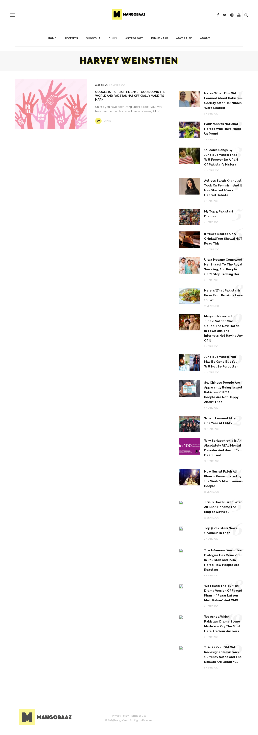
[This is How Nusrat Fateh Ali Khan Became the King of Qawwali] (181, 502)
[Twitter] (224, 15)
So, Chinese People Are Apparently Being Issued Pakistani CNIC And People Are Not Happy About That (223, 392)
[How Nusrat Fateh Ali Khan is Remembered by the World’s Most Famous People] (189, 477)
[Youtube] (238, 15)
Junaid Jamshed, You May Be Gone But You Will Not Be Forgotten (221, 361)
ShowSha (93, 38)
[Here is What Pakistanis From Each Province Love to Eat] (189, 296)
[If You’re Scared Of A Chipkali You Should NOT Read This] (189, 239)
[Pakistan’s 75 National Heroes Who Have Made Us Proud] (189, 129)
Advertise (184, 38)
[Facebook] (218, 15)
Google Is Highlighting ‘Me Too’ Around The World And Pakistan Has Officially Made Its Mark (130, 95)
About (205, 38)
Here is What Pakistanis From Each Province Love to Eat (223, 295)
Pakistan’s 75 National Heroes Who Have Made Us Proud (222, 128)
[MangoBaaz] (46, 717)
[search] (246, 15)
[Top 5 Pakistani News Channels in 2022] (181, 528)
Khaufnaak (159, 38)
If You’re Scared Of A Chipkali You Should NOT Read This (223, 238)
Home (52, 38)
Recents (71, 38)
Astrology (134, 38)
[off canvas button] (12, 15)
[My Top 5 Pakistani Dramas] (189, 217)
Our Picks (101, 85)
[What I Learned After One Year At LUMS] (189, 424)
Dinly (113, 38)
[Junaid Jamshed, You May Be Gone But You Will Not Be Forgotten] (189, 362)
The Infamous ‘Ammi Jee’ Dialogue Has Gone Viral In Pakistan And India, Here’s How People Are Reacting (223, 560)
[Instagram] (231, 15)
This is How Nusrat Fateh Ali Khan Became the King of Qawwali (223, 507)
